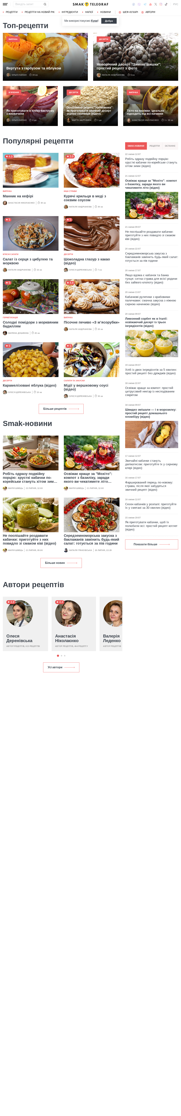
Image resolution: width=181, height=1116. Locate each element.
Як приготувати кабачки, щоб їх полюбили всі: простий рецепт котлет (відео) (151, 526)
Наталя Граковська (80, 550)
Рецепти (11, 12)
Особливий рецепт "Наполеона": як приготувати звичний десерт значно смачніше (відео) (90, 110)
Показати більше (145, 544)
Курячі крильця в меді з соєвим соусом (85, 198)
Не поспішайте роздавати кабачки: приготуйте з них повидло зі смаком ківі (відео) (29, 539)
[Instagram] (160, 4)
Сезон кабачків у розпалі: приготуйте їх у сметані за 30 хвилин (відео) (150, 506)
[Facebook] (133, 4)
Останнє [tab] (170, 146)
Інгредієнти (70, 12)
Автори (150, 12)
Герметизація (10, 317)
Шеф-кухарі (130, 12)
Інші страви (70, 191)
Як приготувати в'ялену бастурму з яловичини (30, 112)
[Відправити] (44, 4)
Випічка (13, 39)
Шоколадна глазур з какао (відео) (87, 261)
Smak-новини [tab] (136, 146)
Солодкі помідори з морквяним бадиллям (30, 324)
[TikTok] (166, 4)
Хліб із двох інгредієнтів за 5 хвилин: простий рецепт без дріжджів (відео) (151, 371)
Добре (109, 20)
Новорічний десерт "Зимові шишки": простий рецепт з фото (129, 66)
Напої (89, 12)
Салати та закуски (74, 381)
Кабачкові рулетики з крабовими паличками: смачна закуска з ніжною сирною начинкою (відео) (150, 300)
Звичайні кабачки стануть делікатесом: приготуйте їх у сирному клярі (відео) (151, 464)
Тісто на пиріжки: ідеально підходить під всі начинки (145, 112)
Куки (94, 20)
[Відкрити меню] (5, 4)
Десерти (103, 39)
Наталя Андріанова (113, 75)
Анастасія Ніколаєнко (145, 120)
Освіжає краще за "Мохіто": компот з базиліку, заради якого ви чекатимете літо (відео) (88, 479)
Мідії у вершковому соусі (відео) (86, 387)
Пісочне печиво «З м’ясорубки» (91, 322)
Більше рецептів (55, 408)
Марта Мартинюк (82, 120)
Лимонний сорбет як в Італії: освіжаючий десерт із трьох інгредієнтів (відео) (146, 322)
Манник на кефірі (18, 196)
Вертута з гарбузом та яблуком (33, 68)
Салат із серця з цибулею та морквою (28, 261)
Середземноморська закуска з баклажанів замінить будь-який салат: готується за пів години (91, 539)
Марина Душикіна (18, 333)
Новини (105, 12)
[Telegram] (145, 4)
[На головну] (90, 4)
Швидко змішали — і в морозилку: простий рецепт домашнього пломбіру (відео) (150, 413)
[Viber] (139, 4)
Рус (175, 4)
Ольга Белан (19, 75)
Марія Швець (15, 488)
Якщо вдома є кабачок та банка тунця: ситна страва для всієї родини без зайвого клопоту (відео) (151, 279)
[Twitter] (155, 4)
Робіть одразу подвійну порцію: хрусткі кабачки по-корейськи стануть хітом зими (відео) (29, 479)
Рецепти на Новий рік (39, 12)
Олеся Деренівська (80, 270)
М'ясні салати (10, 254)
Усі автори (55, 667)
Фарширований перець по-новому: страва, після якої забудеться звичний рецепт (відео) (149, 486)
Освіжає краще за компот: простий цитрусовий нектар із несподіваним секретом (149, 391)
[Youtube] (150, 4)
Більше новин (55, 562)
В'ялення (14, 92)
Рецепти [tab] (155, 146)
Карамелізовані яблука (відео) (29, 385)
